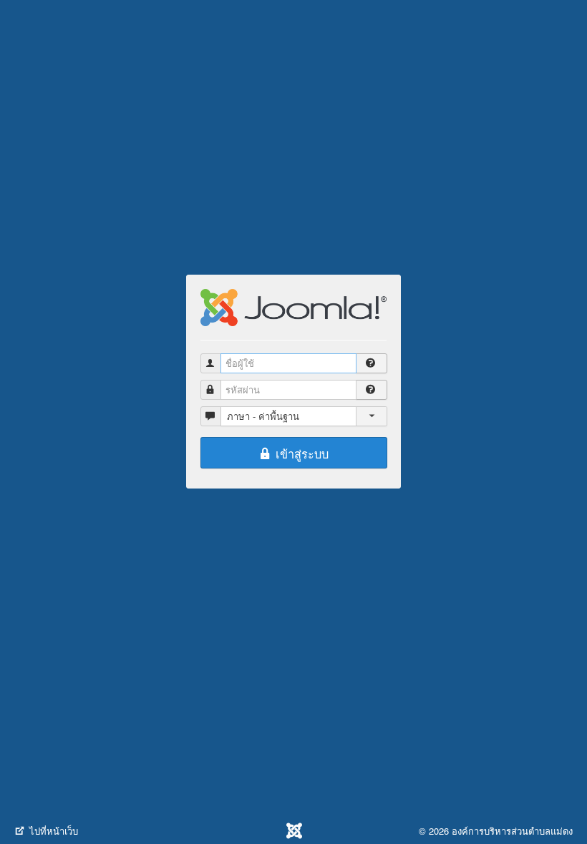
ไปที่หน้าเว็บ (52, 831)
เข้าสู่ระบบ (300, 453)
